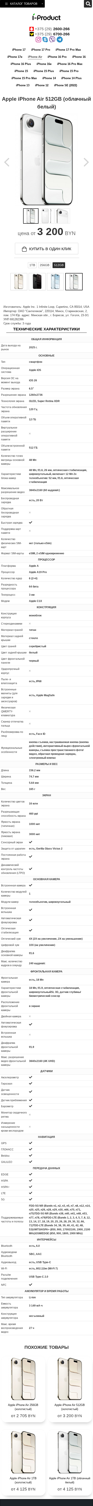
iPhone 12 (41, 85)
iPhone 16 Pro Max (69, 64)
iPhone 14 (49, 78)
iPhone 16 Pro (57, 56)
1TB (32, 265)
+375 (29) (52, 29)
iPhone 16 (79, 56)
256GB (44, 265)
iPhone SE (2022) (65, 85)
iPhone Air (35, 56)
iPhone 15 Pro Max (24, 78)
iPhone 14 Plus (71, 78)
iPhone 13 (22, 85)
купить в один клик (50, 249)
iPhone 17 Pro (40, 49)
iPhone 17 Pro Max (68, 49)
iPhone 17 (19, 49)
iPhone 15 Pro (69, 71)
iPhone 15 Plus (44, 71)
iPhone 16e (44, 64)
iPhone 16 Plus (21, 64)
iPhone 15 (21, 71)
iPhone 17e (14, 56)
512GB (59, 265)
